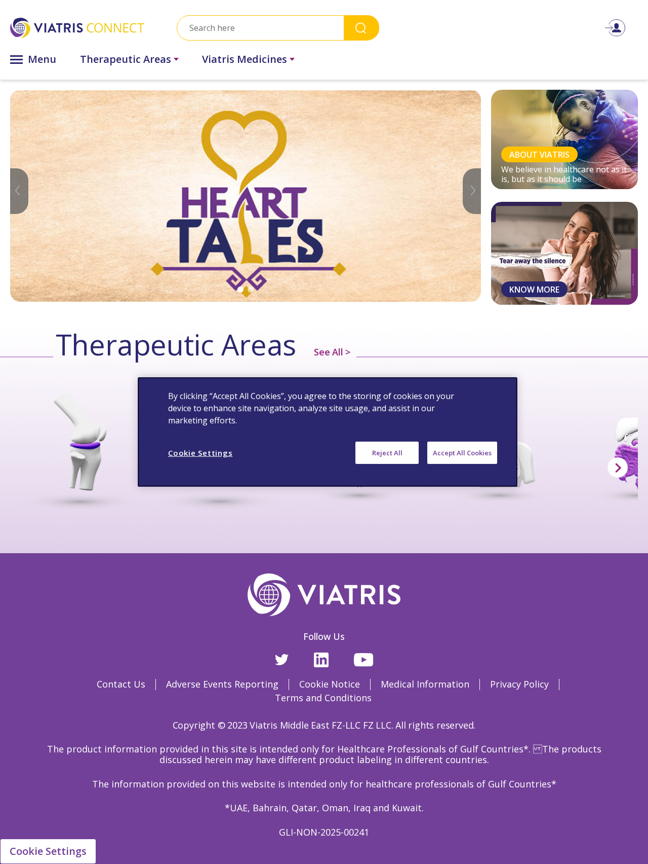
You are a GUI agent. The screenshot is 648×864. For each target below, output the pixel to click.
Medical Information (425, 684)
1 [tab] (240, 289)
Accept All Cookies (462, 452)
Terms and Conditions (323, 698)
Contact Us (121, 684)
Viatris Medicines (244, 59)
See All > (332, 352)
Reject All (387, 452)
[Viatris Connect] (77, 28)
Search (361, 27)
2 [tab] (251, 289)
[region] (327, 432)
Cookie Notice (329, 684)
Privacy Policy (519, 684)
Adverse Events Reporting (222, 684)
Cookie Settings (48, 851)
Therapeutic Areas (125, 59)
